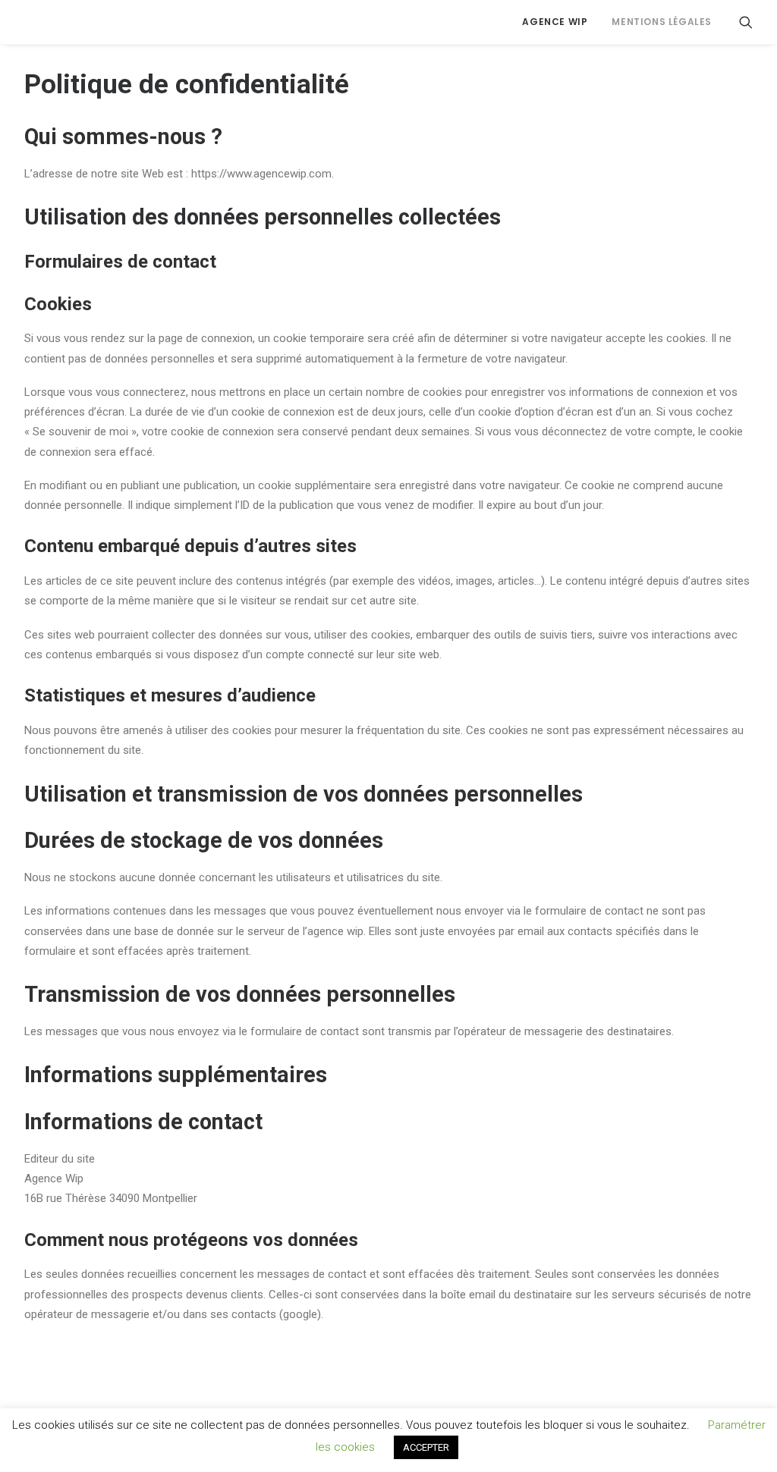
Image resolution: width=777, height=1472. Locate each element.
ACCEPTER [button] (426, 1447)
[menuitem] (554, 22)
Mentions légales (662, 21)
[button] (746, 22)
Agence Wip (554, 21)
